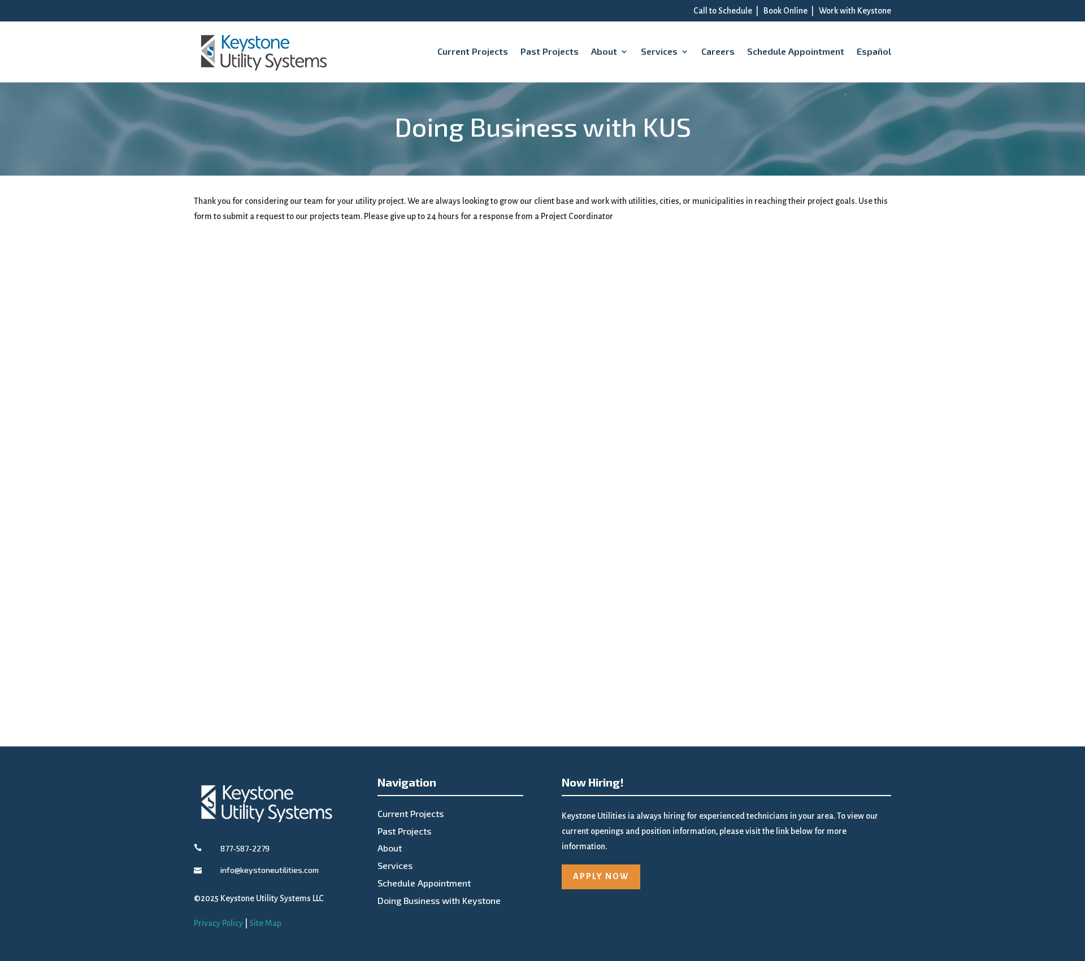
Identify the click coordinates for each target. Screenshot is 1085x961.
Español (874, 51)
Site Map (265, 923)
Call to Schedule (722, 10)
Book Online (785, 10)
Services (659, 51)
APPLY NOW (601, 876)
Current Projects (472, 51)
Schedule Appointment (795, 51)
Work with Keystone (855, 10)
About (604, 51)
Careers (718, 51)
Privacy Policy (218, 923)
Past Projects (549, 51)
